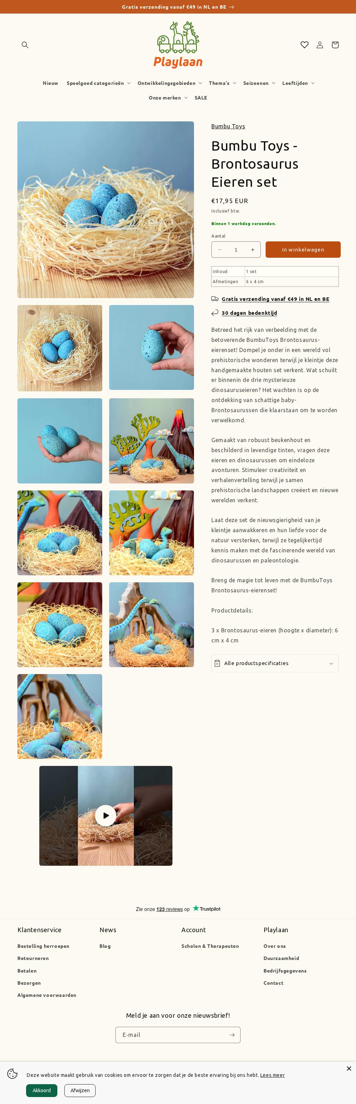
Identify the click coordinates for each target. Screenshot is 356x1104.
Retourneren (33, 958)
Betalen (27, 970)
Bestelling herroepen (43, 946)
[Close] (349, 1068)
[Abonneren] (232, 1035)
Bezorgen (29, 982)
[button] (25, 45)
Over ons (275, 946)
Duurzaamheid (281, 958)
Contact (273, 982)
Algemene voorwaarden (46, 995)
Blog (105, 946)
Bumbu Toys (228, 126)
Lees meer (272, 1075)
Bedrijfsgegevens (285, 970)
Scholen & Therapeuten (210, 946)
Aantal (218, 235)
